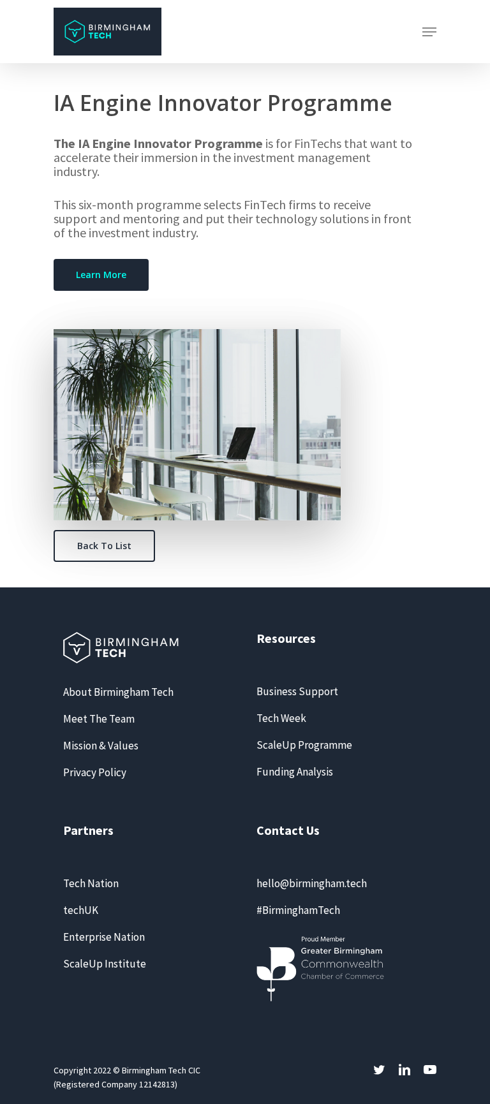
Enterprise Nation (104, 937)
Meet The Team (99, 719)
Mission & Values (100, 746)
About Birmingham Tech (118, 692)
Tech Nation (91, 883)
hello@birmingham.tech (311, 883)
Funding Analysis (294, 772)
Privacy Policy (94, 772)
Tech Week (281, 718)
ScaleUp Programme (304, 745)
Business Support (297, 691)
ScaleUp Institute (104, 964)
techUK (80, 910)
